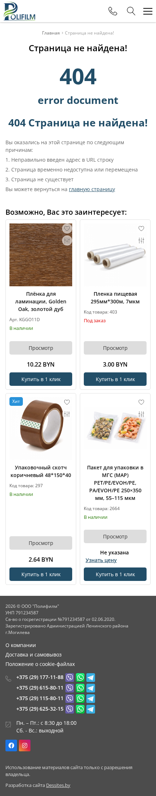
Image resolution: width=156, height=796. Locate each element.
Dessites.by (58, 785)
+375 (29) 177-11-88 (39, 677)
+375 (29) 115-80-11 (39, 698)
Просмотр (41, 347)
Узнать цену (101, 560)
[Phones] (112, 11)
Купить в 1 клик (41, 379)
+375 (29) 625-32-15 (39, 708)
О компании (20, 645)
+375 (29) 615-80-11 (39, 687)
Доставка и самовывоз (33, 654)
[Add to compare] (67, 240)
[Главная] (19, 11)
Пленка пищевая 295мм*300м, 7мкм (115, 297)
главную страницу (92, 189)
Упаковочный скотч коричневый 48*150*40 (41, 471)
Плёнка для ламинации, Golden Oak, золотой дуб (40, 301)
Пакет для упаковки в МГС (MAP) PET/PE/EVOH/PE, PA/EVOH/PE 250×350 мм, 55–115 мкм (115, 482)
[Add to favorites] (67, 228)
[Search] (131, 11)
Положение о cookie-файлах (40, 663)
